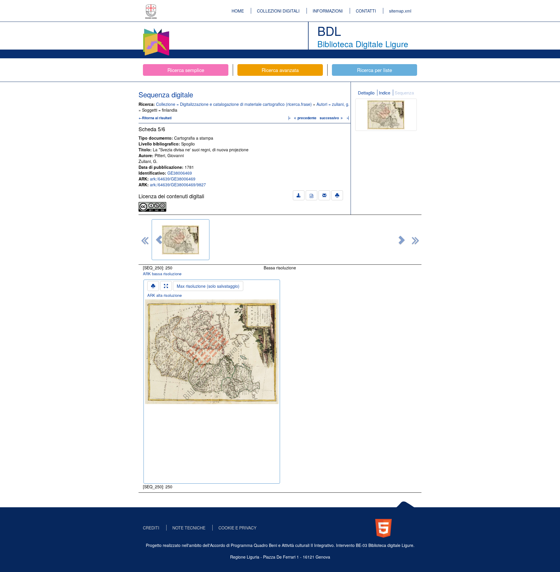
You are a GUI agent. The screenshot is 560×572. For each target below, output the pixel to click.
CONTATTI (366, 11)
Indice (384, 93)
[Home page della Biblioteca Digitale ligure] (156, 29)
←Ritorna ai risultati (155, 117)
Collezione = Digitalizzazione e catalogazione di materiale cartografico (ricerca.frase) (234, 104)
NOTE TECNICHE (188, 528)
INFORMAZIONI (328, 11)
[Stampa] (337, 195)
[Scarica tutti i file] (298, 195)
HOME (238, 11)
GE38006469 (179, 173)
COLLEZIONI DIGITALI (278, 11)
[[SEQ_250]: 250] (180, 239)
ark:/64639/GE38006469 (172, 179)
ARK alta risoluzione (164, 295)
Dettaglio (366, 93)
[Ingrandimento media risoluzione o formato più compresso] (166, 286)
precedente (307, 117)
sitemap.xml (400, 11)
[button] (159, 239)
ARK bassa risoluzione (162, 273)
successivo (330, 117)
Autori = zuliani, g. (332, 104)
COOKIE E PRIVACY (237, 528)
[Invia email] (324, 195)
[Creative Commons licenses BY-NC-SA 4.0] (152, 206)
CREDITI (151, 528)
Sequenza (404, 93)
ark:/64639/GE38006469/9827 (178, 184)
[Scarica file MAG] (311, 195)
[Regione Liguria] (151, 7)
